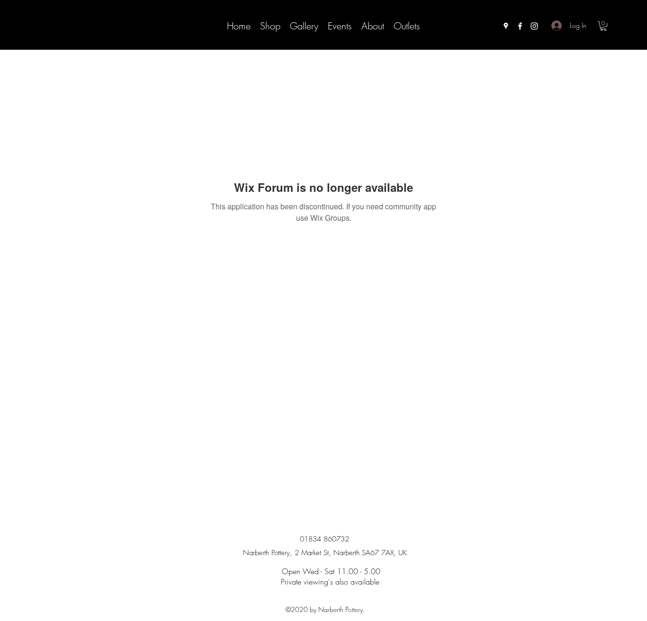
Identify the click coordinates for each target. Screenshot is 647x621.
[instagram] (534, 26)
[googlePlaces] (506, 26)
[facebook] (520, 26)
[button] (603, 26)
